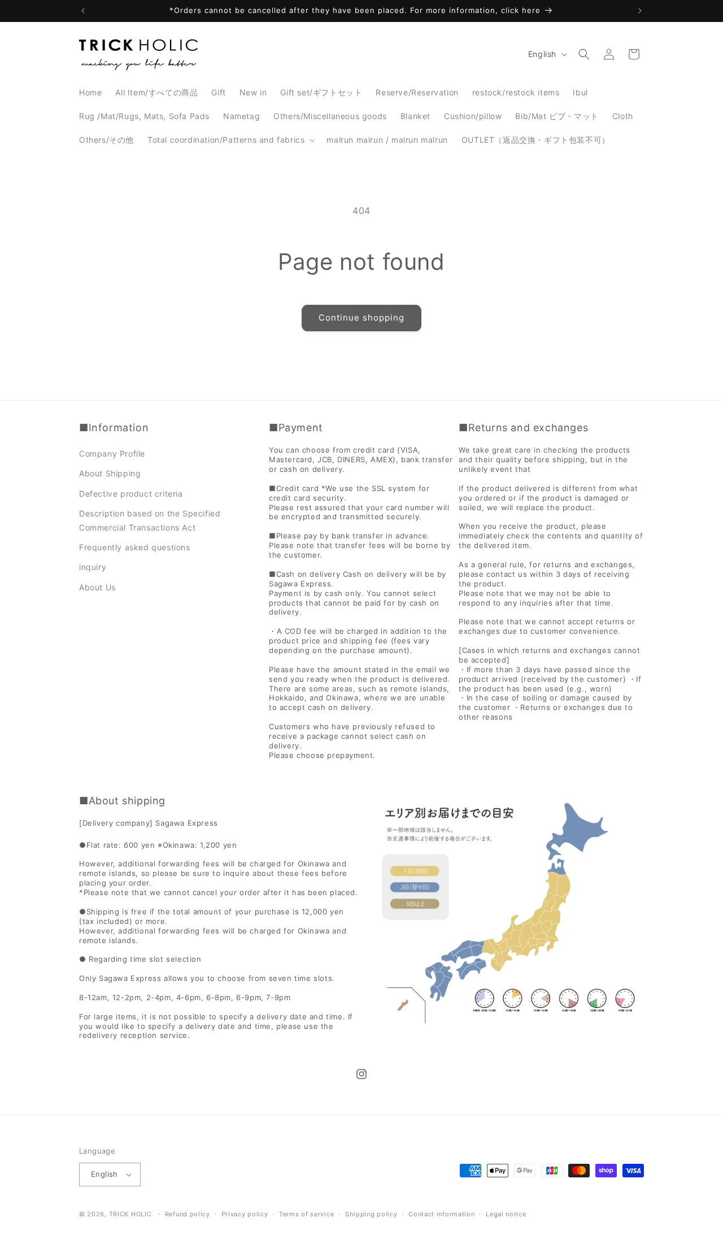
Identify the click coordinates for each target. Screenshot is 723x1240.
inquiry (92, 567)
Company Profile (112, 453)
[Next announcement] (640, 10)
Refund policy (187, 1214)
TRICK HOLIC (130, 1214)
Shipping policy (371, 1214)
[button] (230, 140)
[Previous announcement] (83, 10)
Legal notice (506, 1214)
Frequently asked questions (134, 547)
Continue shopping (361, 317)
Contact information (441, 1214)
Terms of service (306, 1214)
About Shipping (110, 473)
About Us (97, 587)
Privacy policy (244, 1214)
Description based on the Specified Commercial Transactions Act (149, 520)
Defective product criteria (131, 493)
